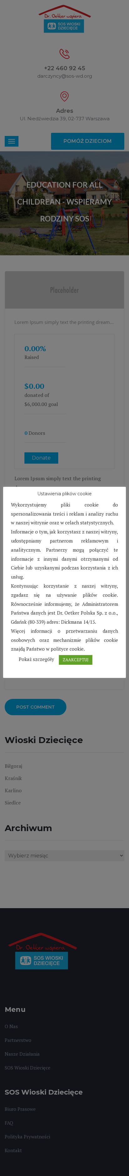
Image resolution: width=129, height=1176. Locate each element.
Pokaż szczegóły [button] (36, 659)
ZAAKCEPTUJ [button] (76, 660)
